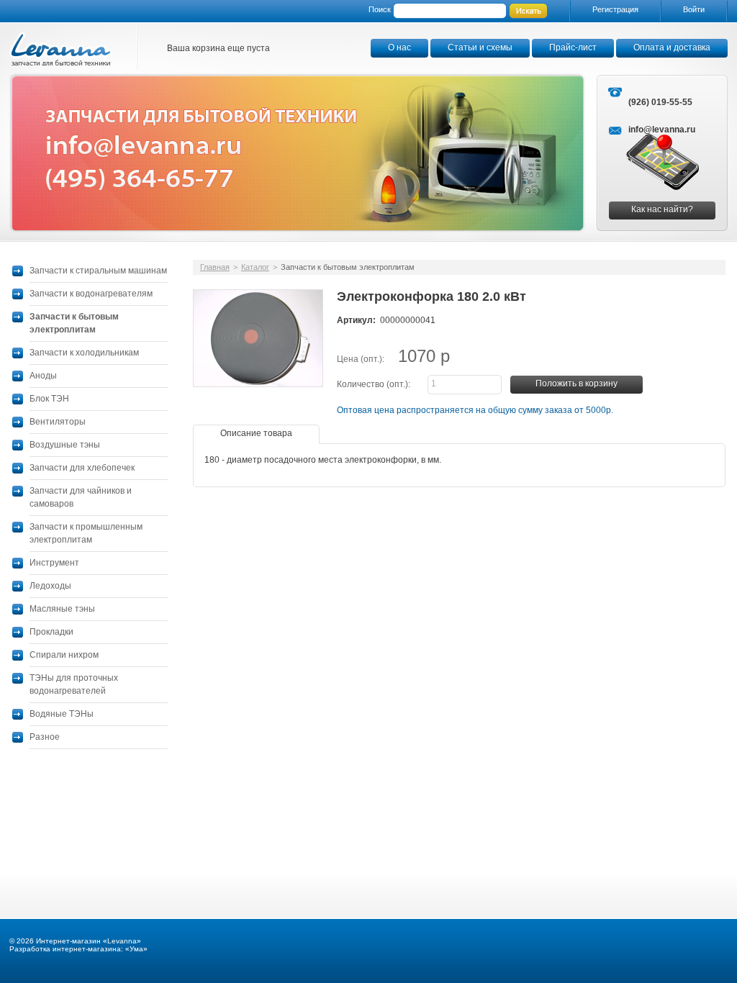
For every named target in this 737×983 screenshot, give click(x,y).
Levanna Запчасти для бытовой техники (61, 48)
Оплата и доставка (671, 47)
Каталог (255, 267)
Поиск (379, 9)
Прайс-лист (573, 47)
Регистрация (615, 9)
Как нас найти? (662, 209)
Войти (694, 9)
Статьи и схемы (480, 47)
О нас (399, 47)
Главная (215, 267)
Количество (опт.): (373, 384)
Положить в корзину (576, 384)
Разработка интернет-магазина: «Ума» (78, 949)
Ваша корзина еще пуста (218, 48)
